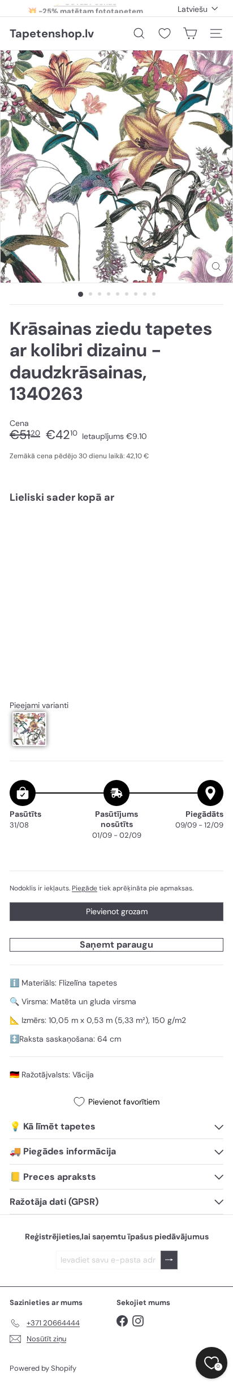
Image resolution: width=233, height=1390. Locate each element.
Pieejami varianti (39, 705)
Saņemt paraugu (116, 944)
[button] (29, 729)
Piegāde (84, 888)
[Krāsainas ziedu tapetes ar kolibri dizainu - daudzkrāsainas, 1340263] (116, 546)
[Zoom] (216, 266)
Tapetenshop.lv (52, 33)
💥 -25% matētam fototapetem (85, 8)
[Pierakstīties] (169, 1260)
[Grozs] (190, 33)
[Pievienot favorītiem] (208, 536)
